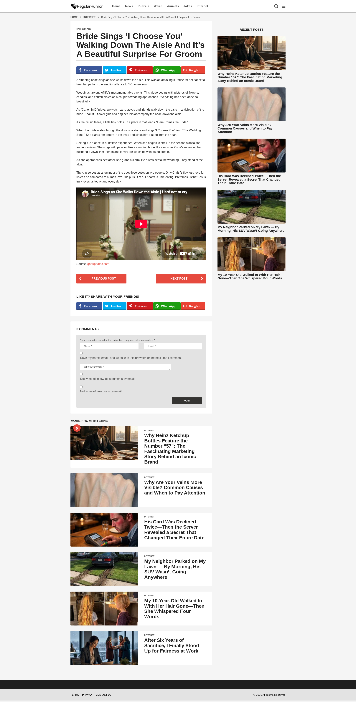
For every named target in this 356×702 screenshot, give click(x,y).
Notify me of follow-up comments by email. (107, 378)
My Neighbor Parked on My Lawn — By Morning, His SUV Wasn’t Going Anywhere (175, 569)
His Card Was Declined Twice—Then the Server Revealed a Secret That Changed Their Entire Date (174, 529)
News (129, 6)
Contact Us (103, 694)
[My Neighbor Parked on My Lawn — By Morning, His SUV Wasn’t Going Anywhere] (104, 569)
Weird (158, 6)
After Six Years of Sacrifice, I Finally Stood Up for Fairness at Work (171, 645)
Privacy (87, 694)
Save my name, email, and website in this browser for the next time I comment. (131, 357)
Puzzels (143, 6)
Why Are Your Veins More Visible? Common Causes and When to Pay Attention (174, 487)
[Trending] (77, 428)
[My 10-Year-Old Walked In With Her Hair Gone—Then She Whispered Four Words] (104, 608)
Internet (202, 6)
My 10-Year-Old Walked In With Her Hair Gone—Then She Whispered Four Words (174, 608)
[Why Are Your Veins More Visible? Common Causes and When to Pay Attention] (104, 490)
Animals (173, 6)
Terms (74, 694)
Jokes (188, 6)
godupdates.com (98, 263)
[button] (276, 6)
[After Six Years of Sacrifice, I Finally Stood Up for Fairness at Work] (104, 648)
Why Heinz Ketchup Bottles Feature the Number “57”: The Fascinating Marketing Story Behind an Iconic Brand (170, 449)
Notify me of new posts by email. (101, 391)
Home (116, 6)
